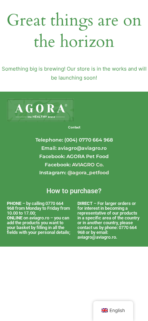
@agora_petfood (88, 172)
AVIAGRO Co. (88, 165)
